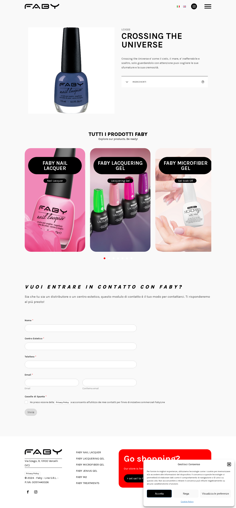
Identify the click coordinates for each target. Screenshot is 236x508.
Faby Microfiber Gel (90, 464)
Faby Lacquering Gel (90, 458)
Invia (30, 412)
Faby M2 (81, 477)
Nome (29, 320)
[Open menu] (207, 6)
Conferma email (90, 388)
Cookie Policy (187, 501)
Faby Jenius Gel (86, 470)
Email (27, 388)
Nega (186, 493)
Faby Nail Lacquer (88, 452)
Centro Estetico (34, 338)
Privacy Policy (62, 402)
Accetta (159, 493)
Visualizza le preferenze (215, 493)
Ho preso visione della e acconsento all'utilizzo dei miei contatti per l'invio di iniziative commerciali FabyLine (97, 402)
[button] (229, 464)
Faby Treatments (87, 483)
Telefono (30, 356)
